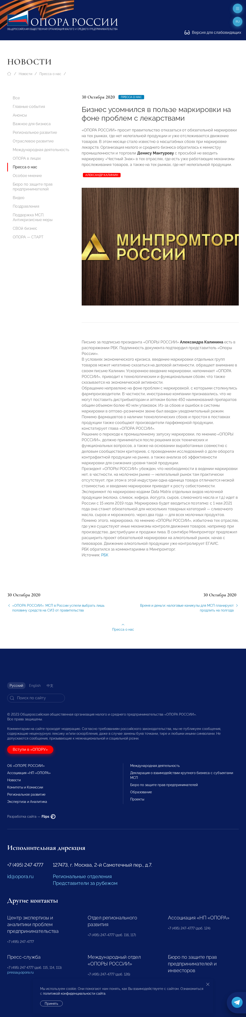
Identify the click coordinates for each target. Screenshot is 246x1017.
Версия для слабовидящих (216, 32)
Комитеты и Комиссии (25, 787)
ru (238, 21)
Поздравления (26, 206)
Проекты (137, 799)
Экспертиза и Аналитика (27, 802)
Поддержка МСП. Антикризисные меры (33, 217)
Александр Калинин (101, 175)
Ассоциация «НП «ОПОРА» (29, 773)
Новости (25, 74)
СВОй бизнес (25, 228)
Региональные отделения (82, 876)
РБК (104, 555)
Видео (19, 197)
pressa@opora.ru (20, 972)
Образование (141, 792)
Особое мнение (27, 175)
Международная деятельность (41, 149)
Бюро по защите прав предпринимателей (33, 186)
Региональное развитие (35, 132)
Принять (51, 1003)
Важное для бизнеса (32, 124)
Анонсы (20, 115)
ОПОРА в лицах (27, 158)
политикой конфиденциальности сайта (74, 993)
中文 (50, 686)
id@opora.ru (20, 876)
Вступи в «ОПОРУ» (30, 749)
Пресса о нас (50, 74)
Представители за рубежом (85, 883)
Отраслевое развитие (33, 141)
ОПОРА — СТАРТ (28, 237)
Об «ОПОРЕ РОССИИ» (26, 766)
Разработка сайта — (28, 816)
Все (16, 98)
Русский (16, 686)
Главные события (29, 106)
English (35, 686)
